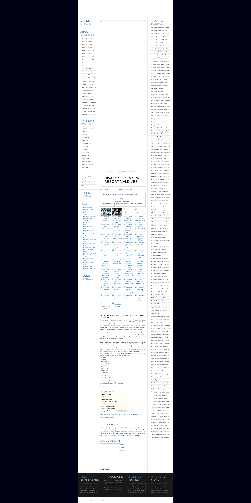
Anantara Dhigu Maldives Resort (160, 52)
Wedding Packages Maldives (89, 108)
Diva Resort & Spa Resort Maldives (161, 161)
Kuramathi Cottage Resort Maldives (161, 261)
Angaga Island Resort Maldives (160, 61)
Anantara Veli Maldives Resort (159, 58)
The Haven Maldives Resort (159, 395)
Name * (122, 444)
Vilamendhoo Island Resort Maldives (161, 419)
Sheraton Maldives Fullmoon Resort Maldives (161, 355)
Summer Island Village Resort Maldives (161, 377)
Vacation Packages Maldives (89, 114)
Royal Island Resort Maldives (159, 346)
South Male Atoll (86, 183)
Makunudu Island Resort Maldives (161, 286)
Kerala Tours (154, 243)
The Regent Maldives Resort (159, 398)
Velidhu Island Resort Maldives (160, 413)
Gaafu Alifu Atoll (86, 143)
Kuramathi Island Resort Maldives (161, 264)
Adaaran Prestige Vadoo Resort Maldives (161, 37)
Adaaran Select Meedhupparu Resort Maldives (161, 46)
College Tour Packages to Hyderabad (161, 131)
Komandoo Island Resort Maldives (161, 246)
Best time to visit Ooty (157, 88)
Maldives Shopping (87, 72)
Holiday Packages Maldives (89, 111)
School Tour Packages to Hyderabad (161, 352)
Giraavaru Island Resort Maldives (160, 191)
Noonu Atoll (85, 158)
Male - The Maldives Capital (89, 69)
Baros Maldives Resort (157, 91)
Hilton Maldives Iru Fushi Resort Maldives (161, 197)
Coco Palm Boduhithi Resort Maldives (161, 140)
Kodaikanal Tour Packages (158, 249)
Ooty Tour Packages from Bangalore (161, 364)
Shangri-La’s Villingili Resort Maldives (161, 349)
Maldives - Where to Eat (89, 78)
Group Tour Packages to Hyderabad (161, 182)
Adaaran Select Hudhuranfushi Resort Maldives (161, 43)
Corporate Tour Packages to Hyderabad (161, 137)
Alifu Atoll (85, 131)
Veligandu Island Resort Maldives (160, 416)
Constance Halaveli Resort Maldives (161, 155)
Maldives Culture (87, 44)
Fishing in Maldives (87, 90)
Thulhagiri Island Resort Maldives (160, 404)
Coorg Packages (156, 119)
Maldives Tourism (156, 313)
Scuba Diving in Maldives (89, 93)
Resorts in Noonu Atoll (89, 253)
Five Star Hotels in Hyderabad (159, 331)
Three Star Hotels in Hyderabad (160, 216)
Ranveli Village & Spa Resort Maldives (161, 334)
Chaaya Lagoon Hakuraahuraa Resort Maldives (161, 115)
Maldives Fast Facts (88, 38)
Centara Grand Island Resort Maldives (161, 109)
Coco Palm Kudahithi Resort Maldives (161, 146)
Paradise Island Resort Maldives (160, 325)
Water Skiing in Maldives (89, 96)
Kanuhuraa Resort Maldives (159, 237)
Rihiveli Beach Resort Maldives (160, 343)
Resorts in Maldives (120, 414)
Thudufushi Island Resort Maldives (161, 401)
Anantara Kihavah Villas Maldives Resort (161, 55)
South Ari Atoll (110, 171)
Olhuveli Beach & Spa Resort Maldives (161, 310)
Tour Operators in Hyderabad (159, 383)
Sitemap (106, 500)
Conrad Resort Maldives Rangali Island (161, 152)
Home (101, 171)
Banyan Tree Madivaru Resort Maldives (161, 82)
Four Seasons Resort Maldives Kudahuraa (161, 185)
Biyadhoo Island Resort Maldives (160, 100)
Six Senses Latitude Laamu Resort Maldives (161, 361)
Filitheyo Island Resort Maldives (160, 176)
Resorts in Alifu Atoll (89, 207)
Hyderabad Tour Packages (158, 210)
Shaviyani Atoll (86, 177)
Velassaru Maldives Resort (158, 410)
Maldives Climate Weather (89, 60)
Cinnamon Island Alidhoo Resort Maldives (161, 128)
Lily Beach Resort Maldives (159, 276)
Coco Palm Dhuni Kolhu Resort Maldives (161, 143)
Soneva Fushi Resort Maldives (160, 368)
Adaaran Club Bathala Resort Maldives (161, 27)
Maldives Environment (88, 63)
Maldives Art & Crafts (88, 56)
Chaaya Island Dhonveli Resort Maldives (161, 112)
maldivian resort (87, 266)
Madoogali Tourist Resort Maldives (161, 282)
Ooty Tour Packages (157, 322)
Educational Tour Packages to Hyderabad (161, 200)
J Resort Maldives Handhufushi (160, 222)
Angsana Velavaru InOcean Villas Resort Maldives (161, 70)
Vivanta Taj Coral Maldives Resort (161, 428)
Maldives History (87, 47)
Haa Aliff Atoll (86, 146)
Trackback (103, 417)
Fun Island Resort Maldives (159, 188)
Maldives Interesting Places (89, 81)
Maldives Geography (88, 41)
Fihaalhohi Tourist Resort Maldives (161, 173)
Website (122, 450)
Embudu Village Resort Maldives (160, 164)
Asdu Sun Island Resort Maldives (160, 73)
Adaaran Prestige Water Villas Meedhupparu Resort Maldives (161, 40)
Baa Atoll (84, 134)
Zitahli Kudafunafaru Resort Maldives (161, 437)
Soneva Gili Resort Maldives (159, 371)
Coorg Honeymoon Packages (159, 122)
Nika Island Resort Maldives (159, 304)
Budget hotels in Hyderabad (159, 103)
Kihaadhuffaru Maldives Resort (160, 240)
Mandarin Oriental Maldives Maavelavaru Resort (161, 289)
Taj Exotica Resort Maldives (159, 389)
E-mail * (122, 447)
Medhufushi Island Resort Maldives (161, 292)
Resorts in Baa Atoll (89, 247)
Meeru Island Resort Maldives (159, 295)
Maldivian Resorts (109, 414)
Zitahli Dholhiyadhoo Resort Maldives (161, 434)
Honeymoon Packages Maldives (89, 105)
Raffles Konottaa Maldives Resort (160, 328)
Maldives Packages (156, 234)
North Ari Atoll (86, 161)
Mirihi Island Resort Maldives (159, 298)
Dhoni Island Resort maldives (159, 158)
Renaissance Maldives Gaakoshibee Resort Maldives (161, 340)
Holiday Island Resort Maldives (160, 204)
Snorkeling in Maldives (88, 99)
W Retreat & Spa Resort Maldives (161, 431)
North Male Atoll (86, 167)
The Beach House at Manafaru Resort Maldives (161, 392)
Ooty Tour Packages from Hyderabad (161, 358)
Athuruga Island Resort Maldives (160, 76)
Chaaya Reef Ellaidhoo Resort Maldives (161, 125)
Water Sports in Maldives (89, 87)
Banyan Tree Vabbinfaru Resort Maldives (161, 85)
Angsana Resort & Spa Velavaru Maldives (161, 67)
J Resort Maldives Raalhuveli (159, 228)
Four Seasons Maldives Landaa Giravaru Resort (161, 179)
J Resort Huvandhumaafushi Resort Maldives (161, 219)
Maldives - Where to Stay (89, 75)
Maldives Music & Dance (89, 50)
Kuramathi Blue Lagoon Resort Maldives (161, 252)
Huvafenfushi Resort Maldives (159, 207)
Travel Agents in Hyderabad (159, 380)
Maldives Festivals (87, 66)
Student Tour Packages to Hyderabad (161, 374)
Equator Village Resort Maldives (160, 167)
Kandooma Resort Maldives (159, 231)
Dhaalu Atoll (85, 137)
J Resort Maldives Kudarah (159, 225)
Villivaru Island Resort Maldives (160, 422)
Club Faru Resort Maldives (158, 134)
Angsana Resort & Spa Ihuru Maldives (161, 64)
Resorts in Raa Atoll (89, 216)
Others (84, 171)
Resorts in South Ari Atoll (134, 414)
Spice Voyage (100, 500)
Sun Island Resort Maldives (159, 386)
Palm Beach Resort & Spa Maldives (161, 319)
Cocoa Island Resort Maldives (159, 149)
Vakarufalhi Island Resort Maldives (161, 407)
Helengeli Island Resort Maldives (160, 194)
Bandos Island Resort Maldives (160, 79)
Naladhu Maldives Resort (158, 301)
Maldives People (87, 53)
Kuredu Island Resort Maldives (160, 270)
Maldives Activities (87, 84)
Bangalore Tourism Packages (159, 94)
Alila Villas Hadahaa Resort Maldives (161, 49)
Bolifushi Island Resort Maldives (160, 106)
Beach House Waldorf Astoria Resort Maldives (161, 97)
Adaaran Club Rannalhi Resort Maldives (161, 30)
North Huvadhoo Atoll (88, 164)
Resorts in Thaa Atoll (89, 268)
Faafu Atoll (85, 140)
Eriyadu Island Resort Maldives (160, 170)
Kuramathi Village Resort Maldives (161, 267)
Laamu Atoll (85, 149)
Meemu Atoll (85, 155)
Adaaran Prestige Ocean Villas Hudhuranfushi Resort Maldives (161, 33)
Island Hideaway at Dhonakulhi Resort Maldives (161, 213)
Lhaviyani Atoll (86, 152)
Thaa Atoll (85, 186)
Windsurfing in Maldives (89, 102)
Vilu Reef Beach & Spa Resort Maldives (161, 425)
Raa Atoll (84, 174)
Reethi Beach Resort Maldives (160, 337)
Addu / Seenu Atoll (87, 128)
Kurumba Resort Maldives (158, 273)
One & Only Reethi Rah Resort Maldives (161, 316)
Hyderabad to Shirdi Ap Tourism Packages (161, 307)
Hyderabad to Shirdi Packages (160, 279)
